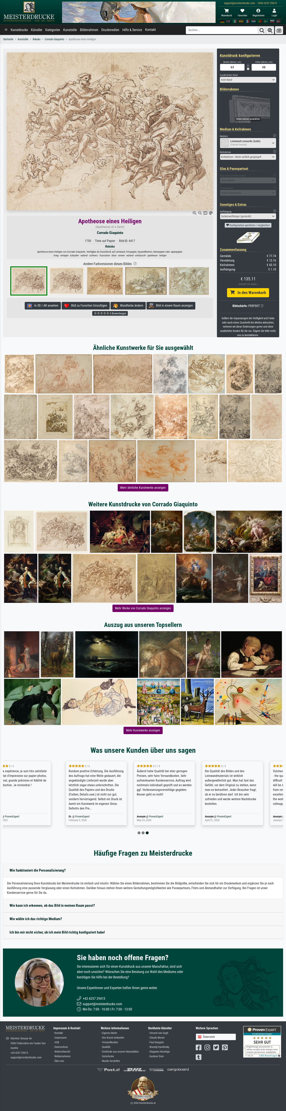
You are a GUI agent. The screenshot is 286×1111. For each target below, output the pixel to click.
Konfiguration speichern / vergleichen (249, 225)
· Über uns (58, 1061)
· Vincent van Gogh (158, 1033)
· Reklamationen (62, 1056)
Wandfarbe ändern (130, 305)
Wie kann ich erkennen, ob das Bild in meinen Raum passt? (52, 905)
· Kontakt (58, 1033)
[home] (6, 30)
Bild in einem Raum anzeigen (173, 305)
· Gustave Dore (156, 1056)
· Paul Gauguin (156, 1042)
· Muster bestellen (110, 1061)
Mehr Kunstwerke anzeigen (143, 730)
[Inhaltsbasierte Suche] (270, 30)
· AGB (56, 1042)
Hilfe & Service (132, 30)
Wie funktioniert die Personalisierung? (38, 870)
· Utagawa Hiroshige (159, 1051)
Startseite (8, 39)
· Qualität (105, 1047)
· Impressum (60, 1037)
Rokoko (36, 39)
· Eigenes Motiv (109, 1033)
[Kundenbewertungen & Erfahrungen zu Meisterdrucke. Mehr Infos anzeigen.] (262, 1041)
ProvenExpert (27, 816)
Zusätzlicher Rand (229, 75)
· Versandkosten (109, 1042)
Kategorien (52, 30)
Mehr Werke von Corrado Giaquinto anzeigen (143, 608)
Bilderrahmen (89, 30)
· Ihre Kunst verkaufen (112, 1037)
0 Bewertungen (117, 313)
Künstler (36, 30)
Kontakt (150, 30)
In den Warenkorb (250, 292)
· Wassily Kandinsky (158, 1047)
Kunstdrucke (19, 30)
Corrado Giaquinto (54, 39)
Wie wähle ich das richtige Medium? (36, 919)
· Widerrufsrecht (61, 1051)
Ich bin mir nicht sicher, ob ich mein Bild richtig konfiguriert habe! (57, 932)
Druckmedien (110, 30)
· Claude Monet (156, 1037)
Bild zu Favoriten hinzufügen (88, 305)
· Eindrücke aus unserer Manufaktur (120, 1051)
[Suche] (262, 30)
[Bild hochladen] (279, 30)
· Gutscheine (107, 1056)
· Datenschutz (60, 1047)
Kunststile (70, 30)
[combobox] (248, 80)
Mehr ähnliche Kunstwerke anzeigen (143, 487)
